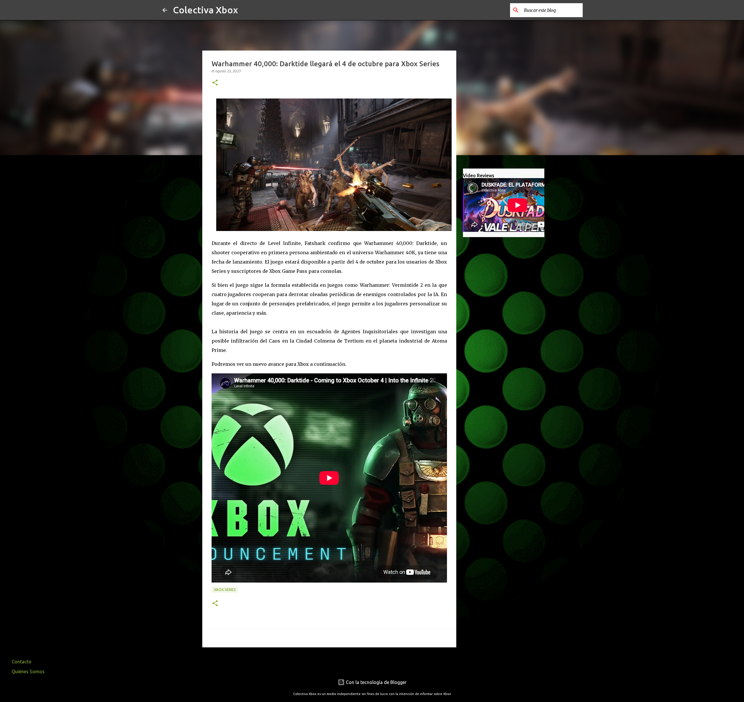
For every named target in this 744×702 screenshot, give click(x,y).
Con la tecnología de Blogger (376, 682)
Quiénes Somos (28, 671)
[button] (215, 83)
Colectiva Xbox (205, 10)
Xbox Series (225, 590)
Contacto (21, 661)
